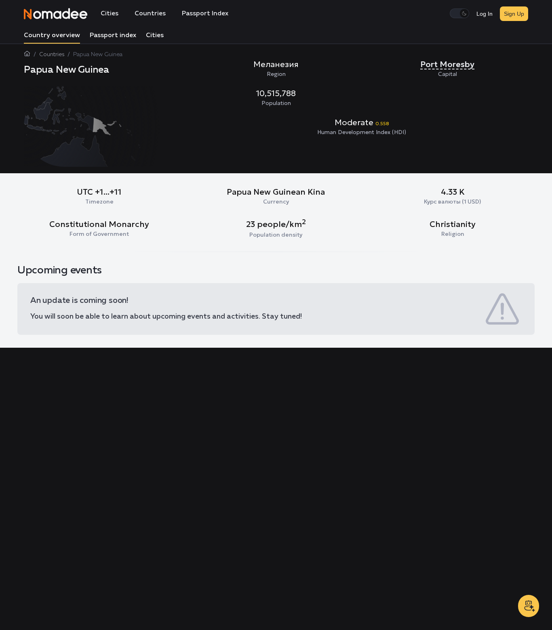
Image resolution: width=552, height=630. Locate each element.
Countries (150, 13)
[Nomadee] (56, 13)
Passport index (113, 35)
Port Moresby (447, 64)
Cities (109, 13)
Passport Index (205, 13)
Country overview (52, 35)
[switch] (459, 13)
